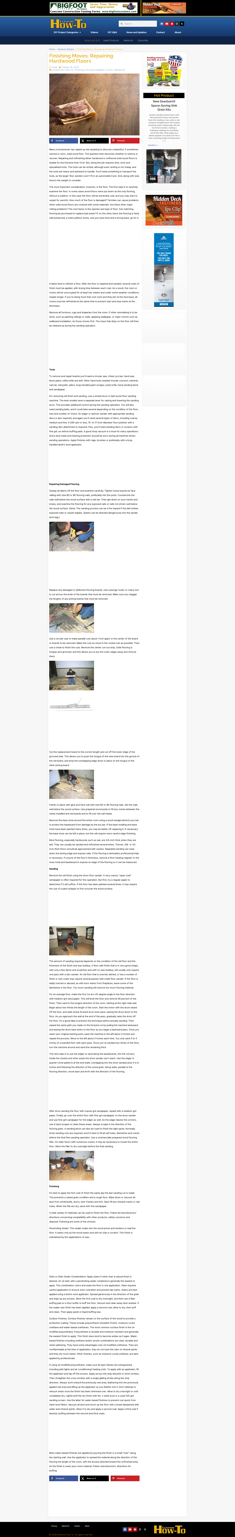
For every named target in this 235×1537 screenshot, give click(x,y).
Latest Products (111, 40)
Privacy (54, 1526)
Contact (160, 32)
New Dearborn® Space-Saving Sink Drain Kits (164, 105)
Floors (109, 70)
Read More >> (153, 145)
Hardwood (119, 70)
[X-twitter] (182, 23)
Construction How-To (62, 70)
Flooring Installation (95, 70)
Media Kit (128, 40)
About (178, 32)
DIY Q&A (112, 32)
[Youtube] (167, 23)
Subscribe (143, 40)
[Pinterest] (172, 23)
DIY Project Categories (66, 32)
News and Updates (137, 32)
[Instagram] (177, 23)
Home (52, 49)
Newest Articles (66, 49)
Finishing (79, 70)
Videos (94, 32)
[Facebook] (162, 23)
